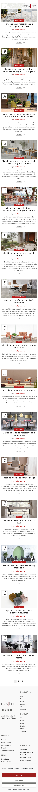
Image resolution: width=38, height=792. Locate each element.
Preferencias (19, 785)
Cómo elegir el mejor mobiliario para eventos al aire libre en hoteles (19, 115)
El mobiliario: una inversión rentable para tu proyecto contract (19, 162)
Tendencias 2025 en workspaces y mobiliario (19, 566)
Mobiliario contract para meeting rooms (19, 656)
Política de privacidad (23, 789)
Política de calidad (25, 755)
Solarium (23, 709)
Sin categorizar (19, 20)
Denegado (19, 780)
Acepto (19, 775)
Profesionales (5, 740)
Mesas (22, 701)
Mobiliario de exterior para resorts (19, 390)
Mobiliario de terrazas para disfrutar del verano (19, 346)
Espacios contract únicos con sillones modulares (19, 611)
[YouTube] (8, 710)
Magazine (4, 748)
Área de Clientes (6, 745)
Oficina (15, 296)
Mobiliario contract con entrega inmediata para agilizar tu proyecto (19, 70)
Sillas (21, 696)
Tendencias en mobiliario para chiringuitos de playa (19, 25)
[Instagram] (5, 710)
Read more (19, 42)
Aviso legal (23, 749)
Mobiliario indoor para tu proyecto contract (19, 254)
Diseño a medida (6, 742)
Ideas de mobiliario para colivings (19, 478)
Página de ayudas (25, 760)
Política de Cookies (13, 789)
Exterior (19, 341)
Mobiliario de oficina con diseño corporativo (19, 301)
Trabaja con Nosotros (7, 750)
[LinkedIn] (11, 710)
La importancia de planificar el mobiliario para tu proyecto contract (19, 209)
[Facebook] (3, 710)
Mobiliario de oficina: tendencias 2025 (19, 521)
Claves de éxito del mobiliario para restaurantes (19, 434)
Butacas (22, 699)
